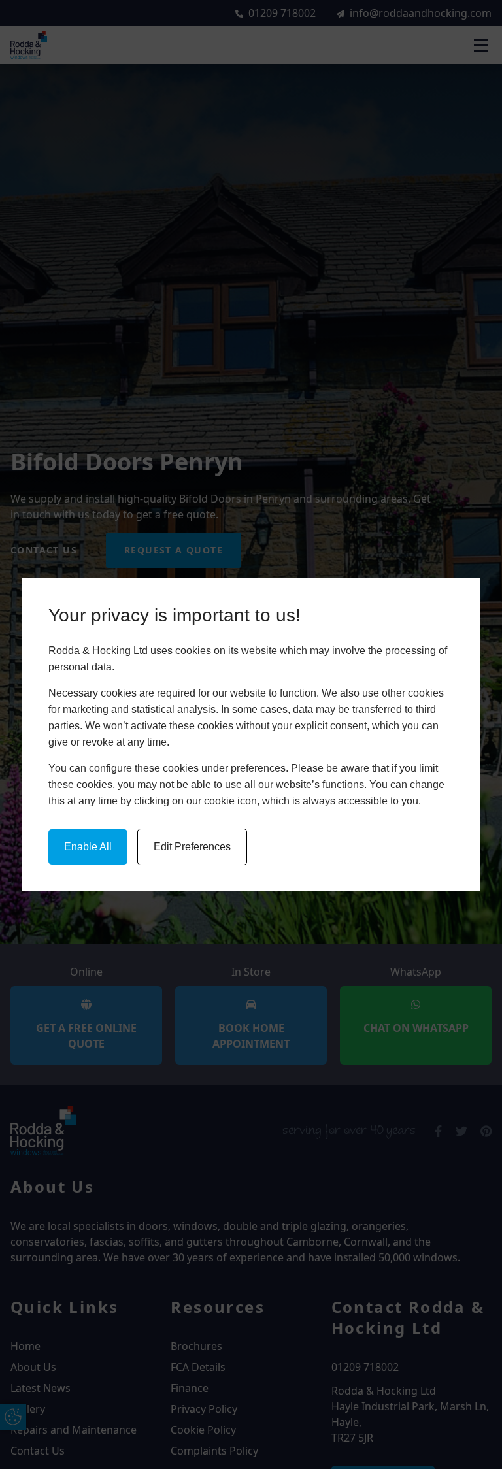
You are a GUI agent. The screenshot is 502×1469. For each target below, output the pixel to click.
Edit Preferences (192, 846)
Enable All (88, 846)
